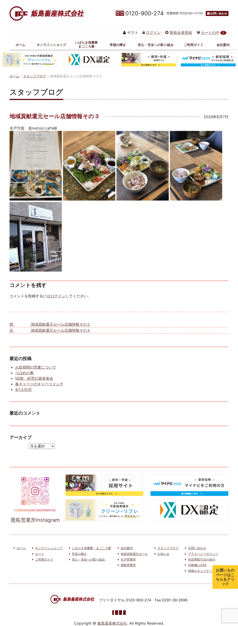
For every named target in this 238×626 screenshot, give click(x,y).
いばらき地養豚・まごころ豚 (91, 548)
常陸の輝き (118, 45)
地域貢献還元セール (134, 554)
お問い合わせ (218, 13)
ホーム (20, 45)
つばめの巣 (24, 372)
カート (39, 554)
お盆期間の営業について (35, 367)
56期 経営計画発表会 (34, 378)
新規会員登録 (181, 32)
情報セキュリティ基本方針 (206, 571)
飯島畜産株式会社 (112, 623)
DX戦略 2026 (197, 565)
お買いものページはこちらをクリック (225, 577)
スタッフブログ (167, 548)
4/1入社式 (23, 389)
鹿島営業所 (128, 565)
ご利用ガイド (193, 45)
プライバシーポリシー (203, 554)
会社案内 (223, 45)
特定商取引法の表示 (201, 559)
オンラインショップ (51, 45)
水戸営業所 (128, 559)
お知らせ (163, 554)
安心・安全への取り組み (156, 45)
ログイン (153, 32)
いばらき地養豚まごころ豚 (86, 44)
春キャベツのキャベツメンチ (39, 384)
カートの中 (212, 32)
